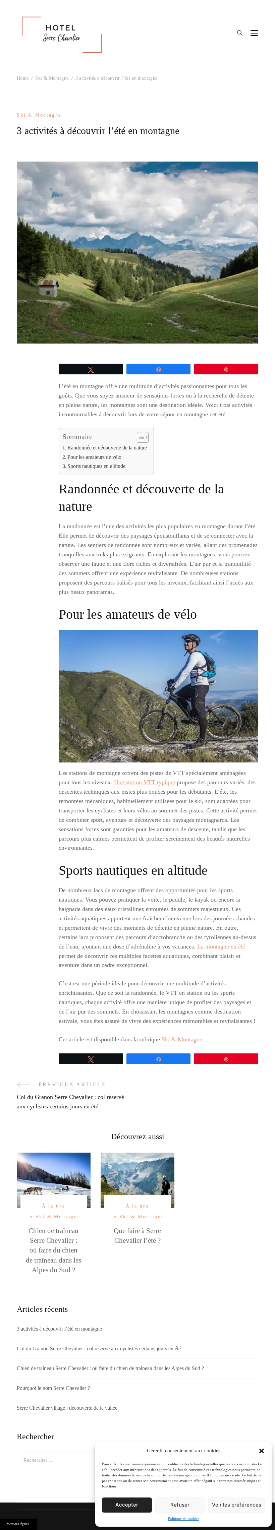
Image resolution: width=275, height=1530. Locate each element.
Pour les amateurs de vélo (94, 457)
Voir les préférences (236, 1505)
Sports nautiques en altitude (96, 466)
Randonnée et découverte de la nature (107, 448)
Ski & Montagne (39, 115)
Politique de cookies (183, 1519)
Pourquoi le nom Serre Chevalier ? (53, 1388)
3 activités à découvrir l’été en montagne (59, 1329)
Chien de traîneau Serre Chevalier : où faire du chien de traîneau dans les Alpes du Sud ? (53, 1250)
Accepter (126, 1505)
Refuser (179, 1505)
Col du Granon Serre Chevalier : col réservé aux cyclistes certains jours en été (99, 1348)
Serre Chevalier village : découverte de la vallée (67, 1408)
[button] (261, 1451)
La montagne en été (221, 946)
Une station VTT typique (144, 782)
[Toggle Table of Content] (139, 437)
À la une (53, 1206)
